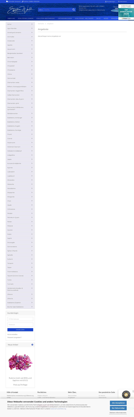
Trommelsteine (12, 271)
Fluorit (9, 134)
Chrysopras (11, 70)
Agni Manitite (11, 28)
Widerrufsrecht (42, 395)
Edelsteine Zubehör (14, 302)
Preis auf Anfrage (20, 385)
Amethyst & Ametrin (14, 32)
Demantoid (11, 78)
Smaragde (11, 242)
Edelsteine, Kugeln (13, 126)
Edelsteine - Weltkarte (84, 18)
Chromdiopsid (12, 61)
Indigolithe (11, 155)
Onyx (9, 201)
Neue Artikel (72, 395)
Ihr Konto (102, 395)
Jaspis (9, 159)
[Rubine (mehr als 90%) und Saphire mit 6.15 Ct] (20, 362)
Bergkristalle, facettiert (15, 53)
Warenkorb (102, 397)
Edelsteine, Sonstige (14, 130)
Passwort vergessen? (14, 337)
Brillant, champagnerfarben (16, 86)
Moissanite (11, 192)
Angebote (71, 397)
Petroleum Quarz (13, 217)
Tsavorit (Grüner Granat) (15, 276)
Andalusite (11, 41)
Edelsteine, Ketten (13, 122)
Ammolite (10, 37)
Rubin (9, 234)
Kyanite (10, 167)
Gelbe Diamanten (13, 95)
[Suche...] (74, 10)
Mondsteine (11, 188)
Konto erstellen (12, 334)
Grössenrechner (65, 18)
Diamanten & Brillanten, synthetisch (15, 108)
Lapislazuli (10, 176)
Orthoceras (11, 209)
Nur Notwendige (118, 408)
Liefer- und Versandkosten (46, 397)
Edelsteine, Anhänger (14, 117)
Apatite (9, 45)
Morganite (10, 197)
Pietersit (10, 226)
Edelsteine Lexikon (25, 18)
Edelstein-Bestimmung (46, 18)
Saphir (9, 238)
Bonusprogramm (118, 18)
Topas (9, 267)
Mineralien (11, 180)
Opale (9, 205)
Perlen (9, 221)
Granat (9, 138)
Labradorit (11, 172)
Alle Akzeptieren (118, 403)
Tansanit (10, 263)
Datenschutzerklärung (58, 409)
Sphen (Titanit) (12, 251)
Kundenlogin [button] (110, 1)
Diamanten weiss (13, 82)
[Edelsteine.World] (21, 9)
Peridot (9, 213)
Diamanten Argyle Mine (15, 91)
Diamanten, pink (13, 103)
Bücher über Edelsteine (15, 307)
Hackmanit (11, 142)
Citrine (9, 74)
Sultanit (10, 259)
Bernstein (10, 57)
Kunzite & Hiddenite (14, 163)
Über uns (11, 18)
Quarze (9, 230)
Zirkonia (10, 298)
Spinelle (10, 255)
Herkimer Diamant (13, 147)
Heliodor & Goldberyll (14, 151)
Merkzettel (123, 1)
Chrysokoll (10, 66)
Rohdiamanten (12, 113)
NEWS (106, 18)
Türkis (9, 280)
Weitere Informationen (118, 413)
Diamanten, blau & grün (15, 99)
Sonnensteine (12, 246)
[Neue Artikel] (32, 345)
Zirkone (10, 294)
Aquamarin (11, 49)
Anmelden (20, 329)
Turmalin (10, 284)
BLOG (99, 18)
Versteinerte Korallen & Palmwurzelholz (15, 289)
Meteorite (10, 184)
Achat (9, 24)
